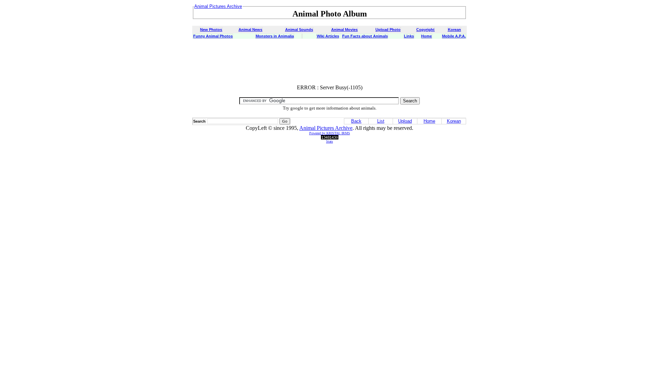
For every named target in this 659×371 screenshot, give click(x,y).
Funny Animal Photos (213, 36)
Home (426, 36)
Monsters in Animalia (275, 36)
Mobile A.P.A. (454, 36)
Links (409, 36)
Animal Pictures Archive (325, 128)
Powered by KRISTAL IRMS (329, 133)
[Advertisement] (329, 63)
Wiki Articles (328, 36)
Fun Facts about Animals (365, 36)
